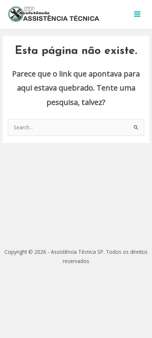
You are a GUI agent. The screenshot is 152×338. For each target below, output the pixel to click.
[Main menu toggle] (137, 14)
